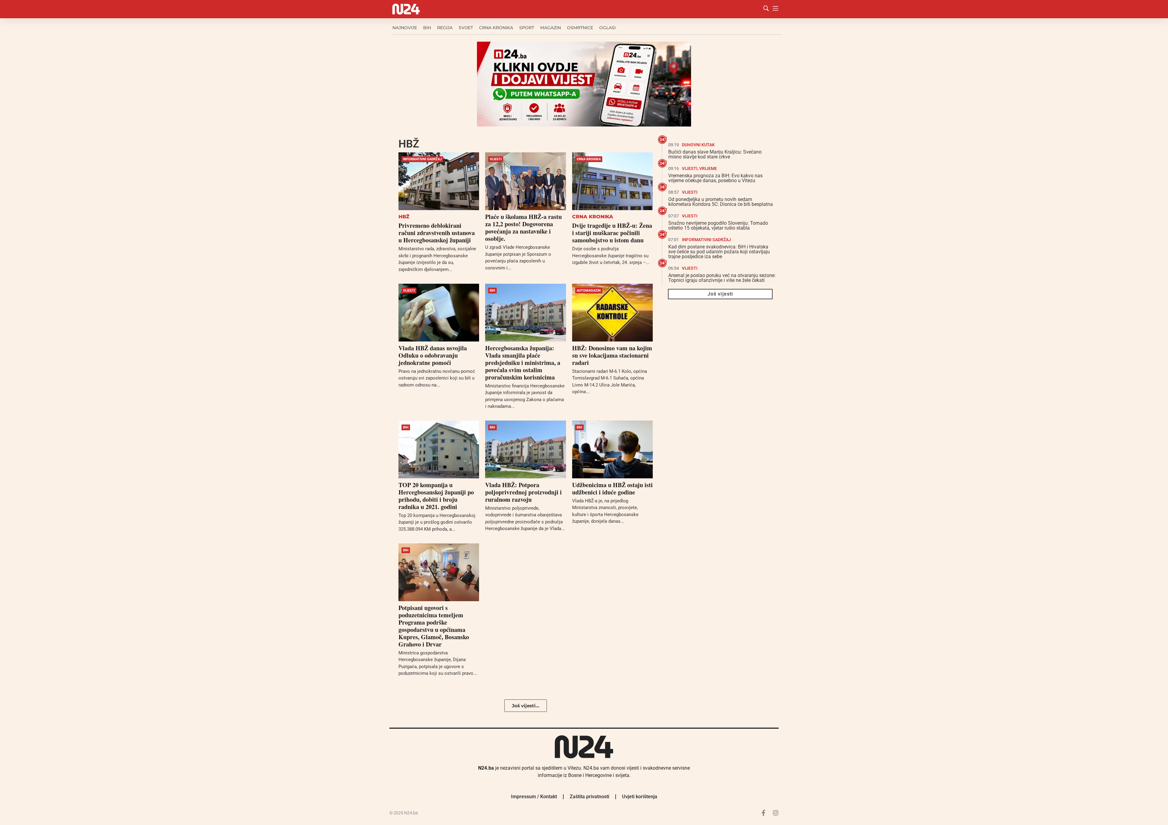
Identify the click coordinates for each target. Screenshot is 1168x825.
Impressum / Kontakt (534, 796)
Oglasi (607, 27)
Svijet (466, 27)
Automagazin (589, 291)
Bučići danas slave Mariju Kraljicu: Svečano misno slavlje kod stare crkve (715, 154)
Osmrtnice (580, 27)
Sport (526, 27)
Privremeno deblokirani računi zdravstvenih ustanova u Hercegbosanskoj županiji (436, 232)
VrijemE (708, 168)
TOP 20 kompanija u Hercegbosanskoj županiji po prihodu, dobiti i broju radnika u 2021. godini (436, 495)
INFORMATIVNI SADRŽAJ (422, 159)
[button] (525, 705)
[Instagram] (776, 813)
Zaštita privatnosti (589, 796)
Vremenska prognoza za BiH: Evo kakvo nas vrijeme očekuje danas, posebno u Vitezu (715, 178)
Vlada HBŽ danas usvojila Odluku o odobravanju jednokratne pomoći (432, 355)
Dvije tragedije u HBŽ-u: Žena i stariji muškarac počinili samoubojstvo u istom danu (612, 232)
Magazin (550, 27)
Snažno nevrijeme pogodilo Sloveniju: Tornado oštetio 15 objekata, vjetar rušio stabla (718, 225)
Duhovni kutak (698, 144)
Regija (445, 27)
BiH (427, 27)
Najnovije (404, 27)
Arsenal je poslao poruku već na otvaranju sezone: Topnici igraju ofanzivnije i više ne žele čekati (722, 277)
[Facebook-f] (763, 813)
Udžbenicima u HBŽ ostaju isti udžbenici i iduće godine (612, 488)
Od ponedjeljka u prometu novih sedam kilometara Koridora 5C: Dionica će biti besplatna (720, 201)
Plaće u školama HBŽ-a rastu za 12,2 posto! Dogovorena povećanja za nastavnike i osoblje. (523, 227)
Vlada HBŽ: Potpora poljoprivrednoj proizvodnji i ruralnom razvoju (523, 492)
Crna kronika (496, 27)
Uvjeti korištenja (639, 796)
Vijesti (496, 159)
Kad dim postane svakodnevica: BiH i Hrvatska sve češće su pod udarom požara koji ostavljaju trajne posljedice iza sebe (719, 251)
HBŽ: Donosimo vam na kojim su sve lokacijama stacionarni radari (612, 355)
